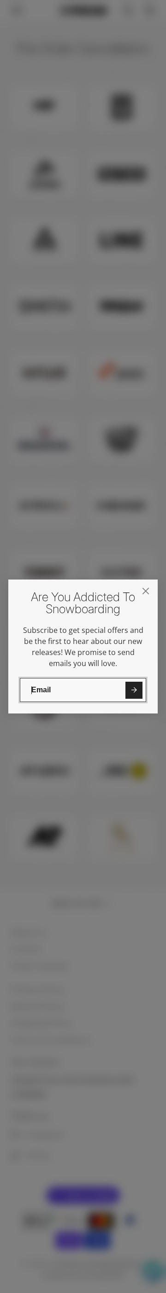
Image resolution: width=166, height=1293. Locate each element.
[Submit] (133, 690)
